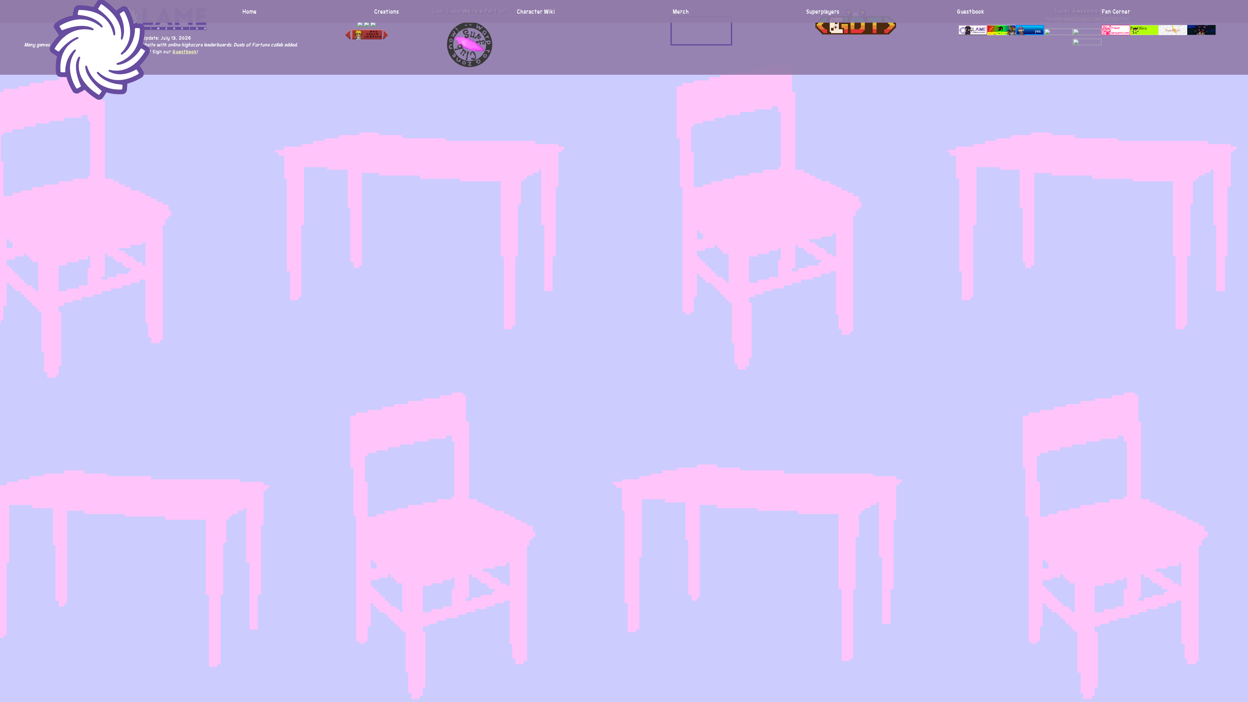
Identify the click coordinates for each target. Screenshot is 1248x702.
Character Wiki (536, 11)
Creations (386, 11)
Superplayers (822, 11)
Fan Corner (1116, 11)
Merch (681, 11)
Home (249, 11)
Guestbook (970, 11)
